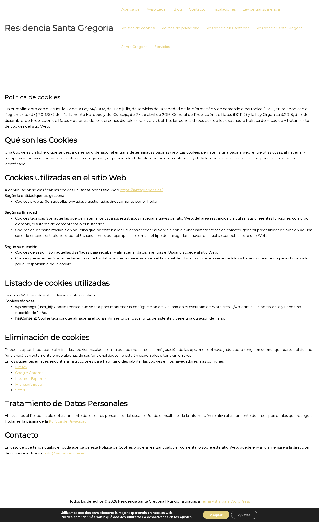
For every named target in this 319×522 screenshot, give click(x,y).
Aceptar (216, 515)
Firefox (21, 367)
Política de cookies (138, 28)
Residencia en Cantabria (227, 28)
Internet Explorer (30, 378)
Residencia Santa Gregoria (59, 28)
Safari (20, 390)
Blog (178, 9)
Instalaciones (224, 9)
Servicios (162, 46)
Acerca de (130, 9)
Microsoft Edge (28, 384)
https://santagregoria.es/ (141, 190)
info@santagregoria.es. (65, 453)
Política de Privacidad (68, 421)
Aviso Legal (157, 9)
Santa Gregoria (134, 46)
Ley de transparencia (261, 9)
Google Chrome (29, 373)
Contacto (197, 9)
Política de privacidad (180, 28)
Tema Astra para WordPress (225, 501)
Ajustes (244, 515)
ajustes (186, 517)
